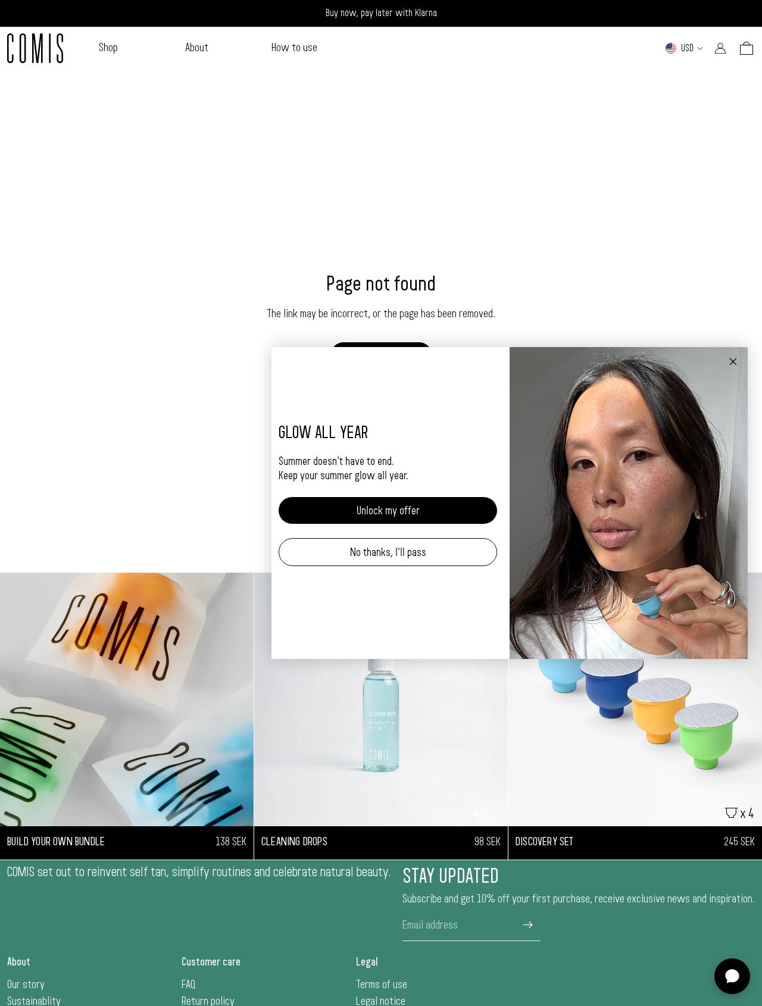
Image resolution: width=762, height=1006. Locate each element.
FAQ (188, 985)
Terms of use (381, 985)
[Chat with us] (732, 976)
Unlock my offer (388, 511)
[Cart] (746, 48)
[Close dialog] (733, 361)
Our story (26, 985)
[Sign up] (528, 925)
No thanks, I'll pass (388, 552)
